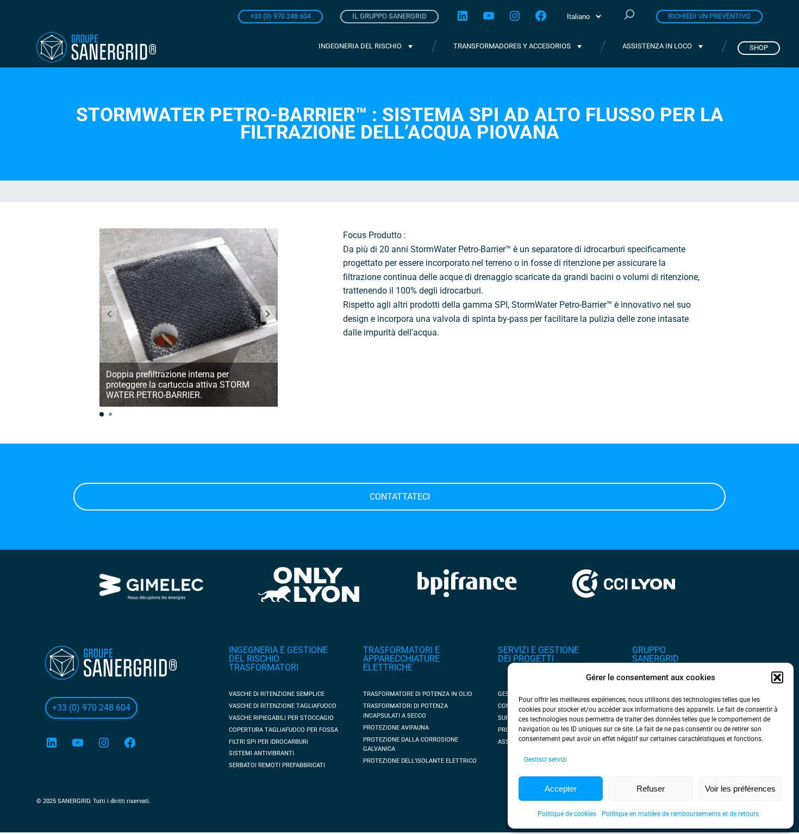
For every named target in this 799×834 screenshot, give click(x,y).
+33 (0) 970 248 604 (280, 16)
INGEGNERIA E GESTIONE (278, 650)
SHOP (759, 47)
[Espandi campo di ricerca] (629, 15)
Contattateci (400, 496)
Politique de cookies (567, 814)
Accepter (561, 788)
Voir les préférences (740, 788)
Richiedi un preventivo (709, 16)
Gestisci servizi (545, 759)
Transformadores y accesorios (512, 46)
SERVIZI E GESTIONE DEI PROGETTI (538, 654)
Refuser (650, 788)
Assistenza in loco (657, 46)
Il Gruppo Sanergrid (389, 16)
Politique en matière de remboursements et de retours (680, 814)
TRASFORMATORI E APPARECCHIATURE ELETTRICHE (401, 659)
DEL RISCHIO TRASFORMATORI (263, 663)
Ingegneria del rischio (360, 46)
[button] (777, 677)
